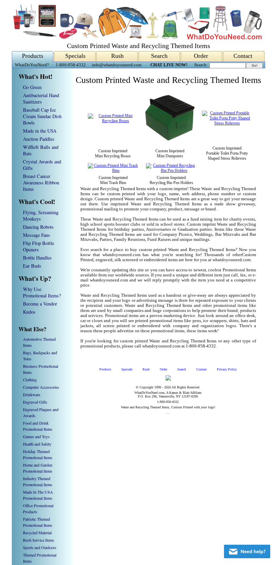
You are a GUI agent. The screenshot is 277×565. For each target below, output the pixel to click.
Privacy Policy (227, 369)
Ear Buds (32, 266)
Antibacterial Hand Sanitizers (41, 98)
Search (159, 55)
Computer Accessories (41, 387)
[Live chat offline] (247, 551)
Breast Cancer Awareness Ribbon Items (41, 182)
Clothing (30, 379)
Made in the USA (39, 131)
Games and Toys (36, 436)
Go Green (32, 87)
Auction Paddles (38, 139)
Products (32, 55)
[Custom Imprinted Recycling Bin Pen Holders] (171, 170)
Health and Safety (37, 444)
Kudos (29, 312)
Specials (75, 55)
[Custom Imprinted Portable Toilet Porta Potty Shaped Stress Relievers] (227, 123)
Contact (242, 55)
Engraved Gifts (35, 402)
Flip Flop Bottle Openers (38, 246)
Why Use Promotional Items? (42, 292)
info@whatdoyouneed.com (117, 65)
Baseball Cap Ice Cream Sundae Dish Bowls (42, 116)
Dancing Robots (38, 227)
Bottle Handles (37, 257)
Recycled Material (37, 532)
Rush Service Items (38, 540)
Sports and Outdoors (39, 547)
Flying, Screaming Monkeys (40, 215)
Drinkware (31, 394)
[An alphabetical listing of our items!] (137, 38)
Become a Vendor (40, 303)
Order (201, 55)
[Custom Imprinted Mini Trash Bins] (113, 170)
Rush (117, 55)
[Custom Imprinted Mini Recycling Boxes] (113, 120)
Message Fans (36, 235)
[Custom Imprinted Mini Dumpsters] (170, 141)
